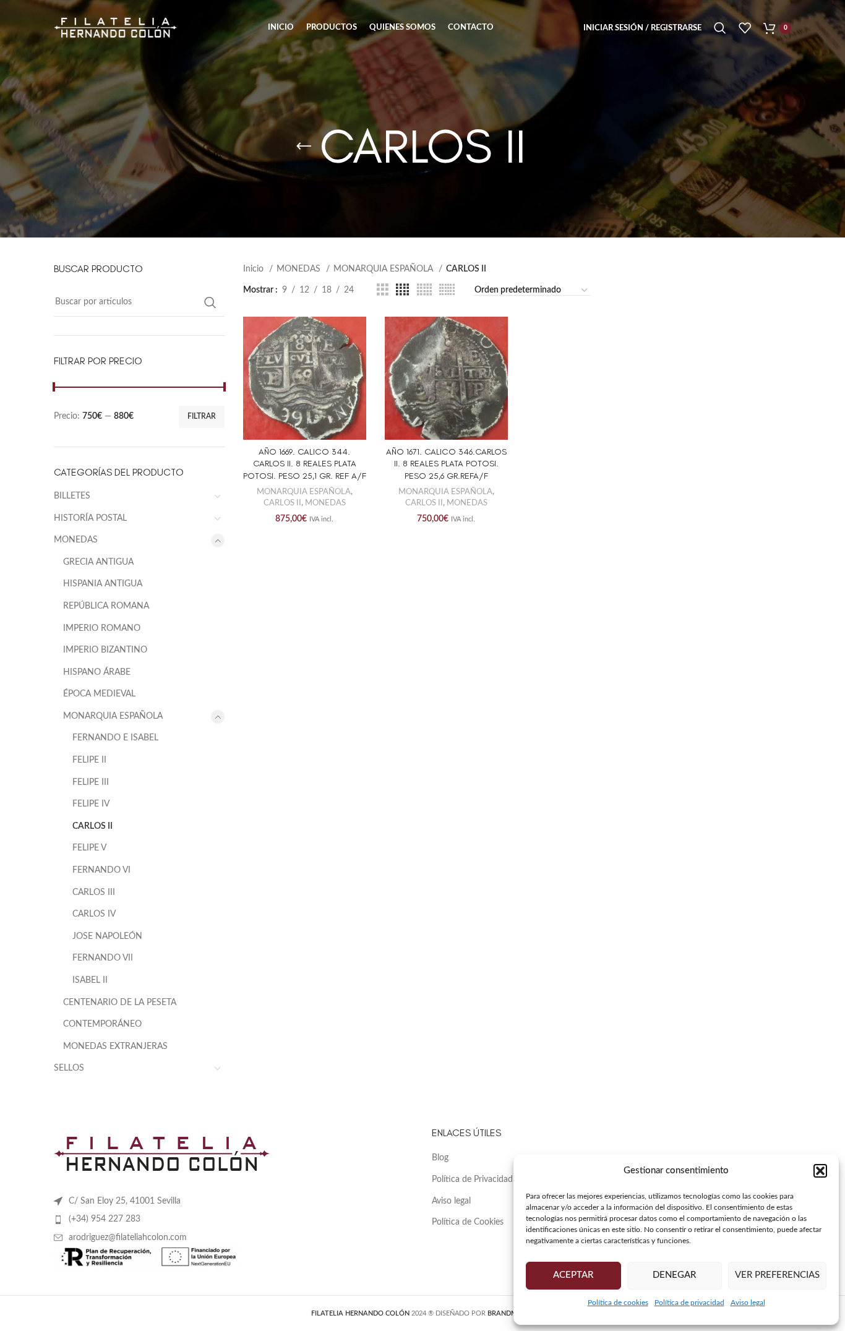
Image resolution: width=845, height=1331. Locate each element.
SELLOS (69, 1068)
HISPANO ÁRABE (97, 672)
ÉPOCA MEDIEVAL (99, 694)
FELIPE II (89, 760)
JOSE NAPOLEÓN (107, 936)
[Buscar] (720, 27)
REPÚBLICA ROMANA (106, 606)
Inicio (254, 269)
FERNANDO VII (102, 958)
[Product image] (304, 378)
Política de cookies (618, 1302)
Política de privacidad (689, 1302)
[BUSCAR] (210, 302)
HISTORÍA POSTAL (90, 518)
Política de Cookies (468, 1222)
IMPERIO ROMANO (101, 628)
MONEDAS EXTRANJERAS (115, 1046)
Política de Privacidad (472, 1179)
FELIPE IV (90, 804)
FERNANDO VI (101, 870)
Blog (440, 1157)
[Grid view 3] (382, 290)
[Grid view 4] (402, 290)
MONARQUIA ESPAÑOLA (113, 716)
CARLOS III (93, 892)
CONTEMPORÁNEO (102, 1024)
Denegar (674, 1275)
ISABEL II (90, 980)
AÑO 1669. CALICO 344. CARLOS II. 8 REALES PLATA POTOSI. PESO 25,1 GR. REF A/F (304, 464)
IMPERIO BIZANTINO (105, 650)
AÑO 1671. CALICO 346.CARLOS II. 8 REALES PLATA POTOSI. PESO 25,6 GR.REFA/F (446, 464)
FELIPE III (90, 782)
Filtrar (201, 416)
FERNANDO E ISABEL (115, 738)
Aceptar (573, 1275)
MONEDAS (76, 540)
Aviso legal (748, 1302)
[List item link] (233, 1219)
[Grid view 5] (424, 290)
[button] (820, 1171)
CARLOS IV (94, 914)
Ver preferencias (777, 1275)
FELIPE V (89, 848)
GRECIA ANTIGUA (98, 562)
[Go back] (303, 146)
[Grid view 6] (447, 290)
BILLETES (72, 496)
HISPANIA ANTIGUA (102, 584)
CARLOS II (92, 826)
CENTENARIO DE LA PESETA (119, 1002)
